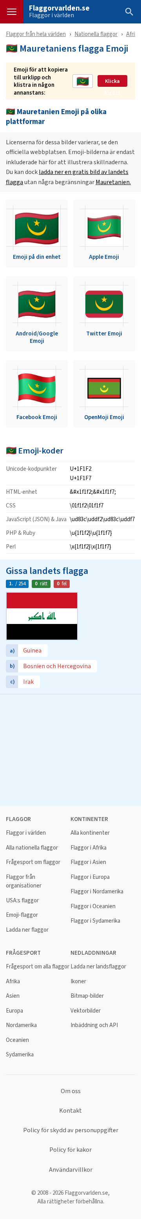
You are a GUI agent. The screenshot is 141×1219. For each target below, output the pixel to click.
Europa (14, 1010)
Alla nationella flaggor (32, 847)
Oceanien (17, 1040)
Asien (13, 995)
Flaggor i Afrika (88, 847)
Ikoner (78, 981)
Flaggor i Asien (88, 862)
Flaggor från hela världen (36, 34)
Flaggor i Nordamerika (96, 891)
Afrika (133, 34)
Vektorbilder (85, 1010)
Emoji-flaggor (22, 915)
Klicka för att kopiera (112, 81)
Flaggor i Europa (90, 877)
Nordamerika (21, 1025)
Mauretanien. (113, 182)
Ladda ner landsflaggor (98, 966)
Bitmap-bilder (87, 995)
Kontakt (70, 1110)
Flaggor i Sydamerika (95, 920)
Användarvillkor (70, 1169)
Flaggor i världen (51, 15)
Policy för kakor (70, 1149)
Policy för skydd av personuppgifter (70, 1130)
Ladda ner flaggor (27, 929)
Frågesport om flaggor (33, 862)
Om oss (71, 1091)
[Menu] (12, 11)
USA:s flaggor (22, 900)
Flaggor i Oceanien (93, 906)
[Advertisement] (70, 749)
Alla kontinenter (90, 832)
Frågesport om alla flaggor (37, 966)
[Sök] (129, 11)
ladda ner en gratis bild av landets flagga (67, 177)
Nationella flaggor (96, 34)
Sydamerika (20, 1054)
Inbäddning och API (94, 1025)
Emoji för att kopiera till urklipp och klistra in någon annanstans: (41, 81)
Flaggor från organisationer (24, 881)
